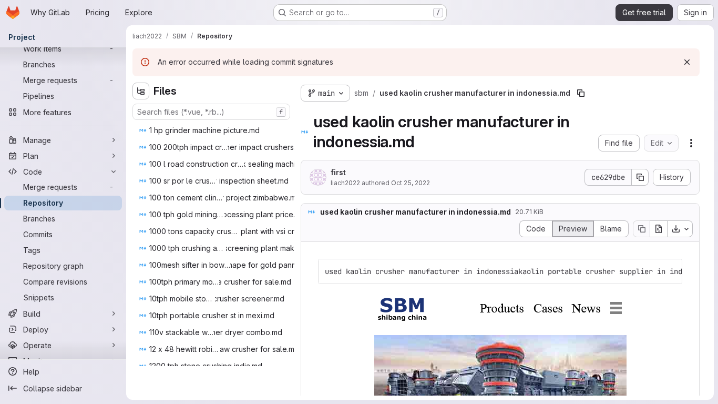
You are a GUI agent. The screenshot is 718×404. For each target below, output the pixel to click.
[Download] (680, 228)
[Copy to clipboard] (669, 271)
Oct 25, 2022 (410, 183)
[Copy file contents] (641, 228)
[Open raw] (658, 228)
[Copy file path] (580, 93)
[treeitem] (212, 130)
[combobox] (211, 112)
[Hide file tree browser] (140, 91)
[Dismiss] (687, 62)
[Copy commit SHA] (640, 177)
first (338, 172)
